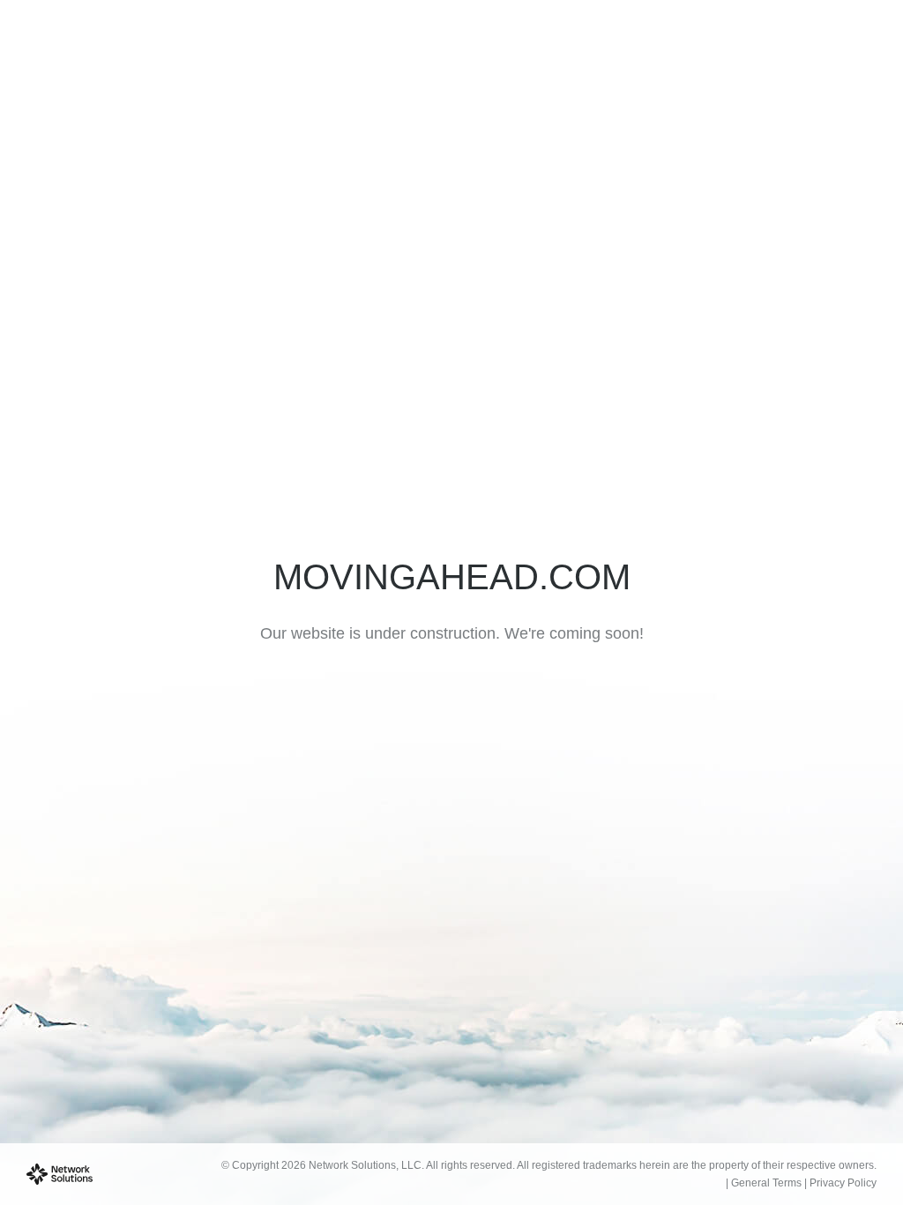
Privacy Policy (843, 1183)
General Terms (766, 1183)
